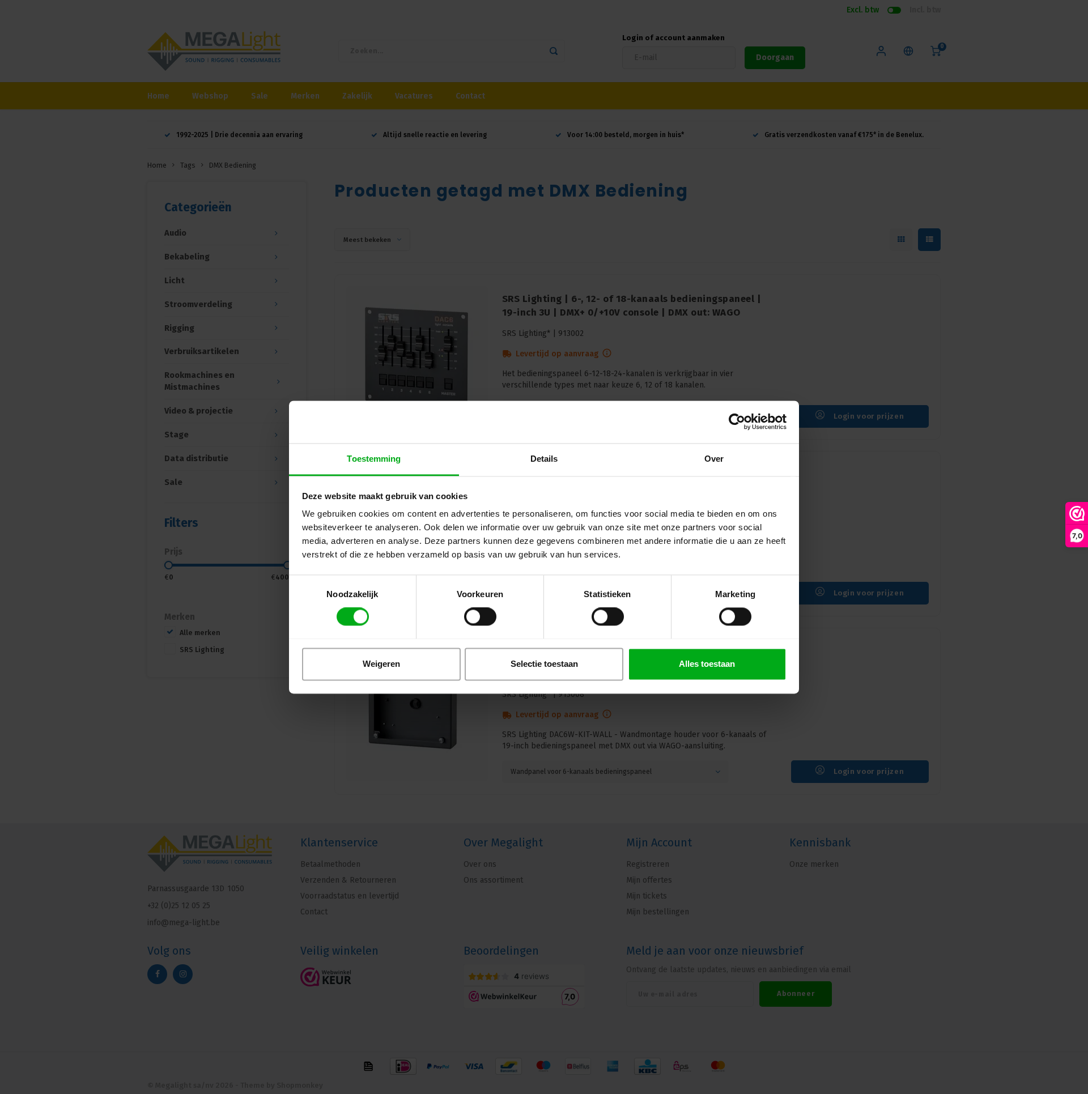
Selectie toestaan (544, 664)
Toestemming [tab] (374, 458)
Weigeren (381, 664)
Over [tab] (714, 458)
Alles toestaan (707, 664)
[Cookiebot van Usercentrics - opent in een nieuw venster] (737, 421)
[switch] (480, 616)
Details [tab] (544, 458)
